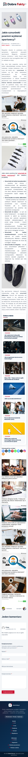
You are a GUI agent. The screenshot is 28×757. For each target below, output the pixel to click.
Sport (3, 45)
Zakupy (8, 45)
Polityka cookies (14, 747)
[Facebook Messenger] (18, 451)
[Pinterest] (12, 451)
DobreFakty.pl (11, 753)
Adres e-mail (6, 659)
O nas (14, 725)
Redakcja (14, 728)
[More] (3, 454)
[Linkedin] (9, 451)
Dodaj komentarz (7, 674)
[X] (6, 451)
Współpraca (15, 733)
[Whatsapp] (15, 451)
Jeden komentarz (16, 45)
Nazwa (4, 651)
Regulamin (14, 742)
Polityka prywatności (14, 745)
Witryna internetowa (7, 666)
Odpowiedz (23, 629)
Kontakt (15, 730)
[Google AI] (21, 451)
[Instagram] (24, 451)
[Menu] (25, 4)
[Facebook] (3, 451)
